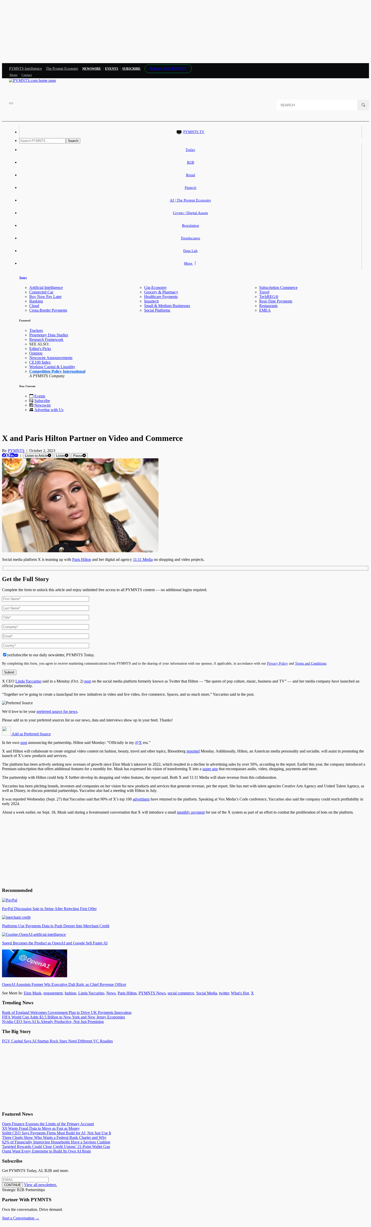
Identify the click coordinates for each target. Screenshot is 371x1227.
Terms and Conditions (310, 663)
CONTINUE (12, 1185)
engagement (53, 993)
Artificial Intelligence (46, 287)
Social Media (206, 993)
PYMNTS (16, 450)
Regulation (190, 225)
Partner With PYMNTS (168, 68)
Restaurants (268, 306)
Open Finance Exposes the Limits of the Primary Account (48, 1124)
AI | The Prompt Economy (190, 200)
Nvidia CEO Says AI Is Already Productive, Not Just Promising (53, 1021)
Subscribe (42, 400)
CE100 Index (40, 362)
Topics (23, 277)
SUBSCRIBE (131, 68)
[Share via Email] (16, 455)
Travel (264, 292)
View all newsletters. (40, 1185)
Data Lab (190, 251)
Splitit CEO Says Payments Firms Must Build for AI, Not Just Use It (56, 1133)
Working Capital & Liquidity (52, 367)
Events (111, 68)
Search (73, 141)
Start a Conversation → (20, 1218)
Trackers (36, 330)
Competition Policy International (57, 371)
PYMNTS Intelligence (25, 68)
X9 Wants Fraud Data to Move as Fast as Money (41, 1128)
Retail (190, 175)
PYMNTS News (152, 993)
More (188, 263)
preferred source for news (57, 711)
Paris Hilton (127, 993)
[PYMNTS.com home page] (32, 80)
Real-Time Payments (275, 301)
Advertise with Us (48, 410)
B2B (190, 162)
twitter (224, 993)
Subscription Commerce (278, 287)
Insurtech (151, 301)
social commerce (181, 993)
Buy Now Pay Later (45, 296)
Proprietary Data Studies (48, 335)
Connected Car (41, 292)
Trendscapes (190, 238)
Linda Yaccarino (91, 993)
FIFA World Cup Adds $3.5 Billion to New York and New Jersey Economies (63, 1017)
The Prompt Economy (62, 68)
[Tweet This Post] (8, 455)
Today (190, 150)
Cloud (34, 306)
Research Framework (46, 339)
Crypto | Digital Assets (190, 213)
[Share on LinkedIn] (12, 455)
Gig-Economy (155, 287)
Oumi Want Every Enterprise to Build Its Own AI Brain (46, 1151)
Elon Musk (32, 993)
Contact (26, 75)
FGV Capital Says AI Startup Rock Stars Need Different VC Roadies (57, 1041)
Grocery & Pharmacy (161, 292)
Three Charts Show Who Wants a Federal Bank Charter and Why (54, 1137)
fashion (70, 993)
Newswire (91, 68)
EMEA (265, 310)
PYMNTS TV (193, 132)
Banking (36, 301)
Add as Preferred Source (31, 734)
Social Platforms (157, 310)
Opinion (35, 353)
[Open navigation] (11, 103)
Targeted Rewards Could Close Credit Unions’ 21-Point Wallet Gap (56, 1146)
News (111, 993)
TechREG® (268, 296)
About (13, 75)
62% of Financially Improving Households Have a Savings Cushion (56, 1142)
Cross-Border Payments (48, 310)
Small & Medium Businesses (167, 306)
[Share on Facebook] (4, 455)
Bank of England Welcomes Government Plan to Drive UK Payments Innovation (66, 1012)
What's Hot (240, 993)
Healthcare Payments (161, 296)
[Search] (363, 105)
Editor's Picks (40, 348)
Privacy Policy (277, 663)
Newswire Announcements (50, 358)
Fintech (190, 188)
